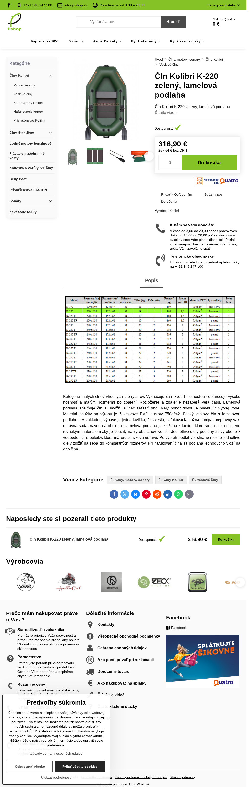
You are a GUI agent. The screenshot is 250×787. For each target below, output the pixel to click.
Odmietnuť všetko (30, 766)
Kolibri (174, 211)
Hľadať (173, 22)
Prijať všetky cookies (80, 766)
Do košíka (209, 162)
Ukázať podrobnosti (56, 777)
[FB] (10, 5)
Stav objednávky (182, 777)
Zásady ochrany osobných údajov (141, 777)
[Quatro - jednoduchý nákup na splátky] (202, 687)
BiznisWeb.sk (139, 784)
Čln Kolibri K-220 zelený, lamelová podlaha (69, 539)
